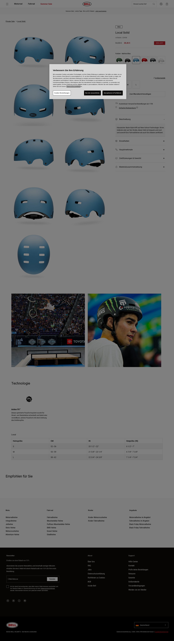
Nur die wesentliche (92, 93)
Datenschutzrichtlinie (73, 86)
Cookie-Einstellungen (61, 93)
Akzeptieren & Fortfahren (112, 93)
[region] (87, 81)
